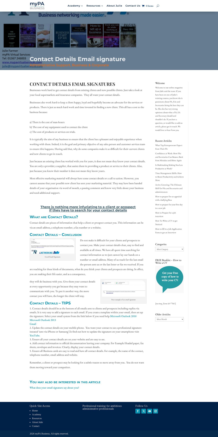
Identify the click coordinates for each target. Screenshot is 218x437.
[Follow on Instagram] (155, 411)
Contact (35, 426)
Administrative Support (50, 65)
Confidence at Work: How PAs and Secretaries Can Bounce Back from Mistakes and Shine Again (169, 157)
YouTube (34, 335)
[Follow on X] (143, 411)
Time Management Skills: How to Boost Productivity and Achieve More (169, 177)
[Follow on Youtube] (149, 411)
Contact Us (132, 6)
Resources (93, 6)
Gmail (33, 324)
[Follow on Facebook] (137, 411)
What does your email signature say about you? (54, 387)
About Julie (114, 6)
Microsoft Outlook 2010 (123, 316)
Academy (74, 6)
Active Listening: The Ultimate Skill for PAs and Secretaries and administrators (168, 188)
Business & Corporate (90, 65)
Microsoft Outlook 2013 (43, 320)
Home (35, 410)
